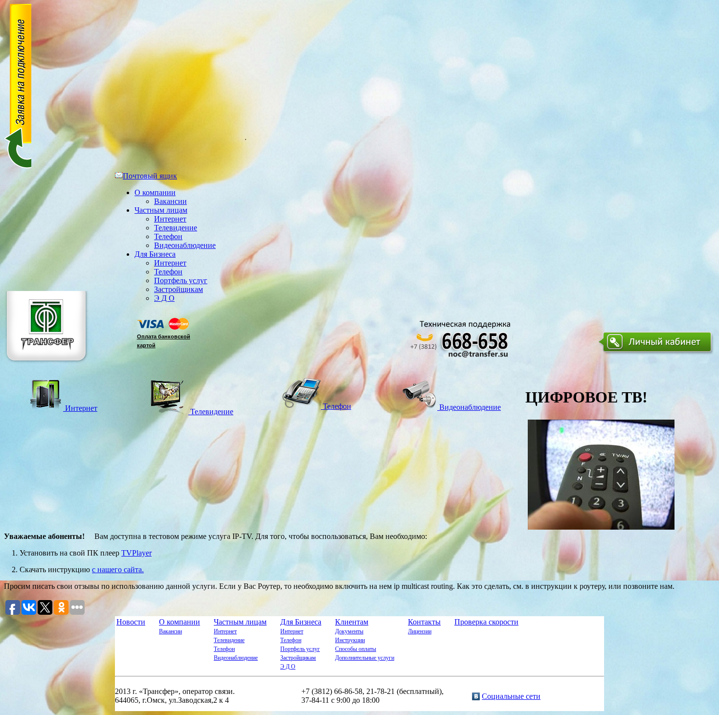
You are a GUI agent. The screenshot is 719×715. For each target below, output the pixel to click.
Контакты (424, 622)
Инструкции (350, 640)
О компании (155, 192)
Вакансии (170, 201)
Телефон (168, 236)
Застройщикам (178, 289)
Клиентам (351, 622)
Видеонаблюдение (185, 245)
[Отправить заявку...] (17, 167)
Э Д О (164, 298)
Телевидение (175, 227)
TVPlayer (136, 553)
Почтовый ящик (150, 176)
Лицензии (419, 631)
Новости (130, 622)
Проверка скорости (486, 622)
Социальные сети (511, 696)
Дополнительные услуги (364, 657)
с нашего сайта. (118, 569)
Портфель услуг (180, 280)
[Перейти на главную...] (47, 364)
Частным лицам (161, 210)
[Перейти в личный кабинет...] (657, 354)
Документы (349, 631)
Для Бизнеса (155, 254)
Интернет (170, 219)
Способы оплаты (355, 649)
